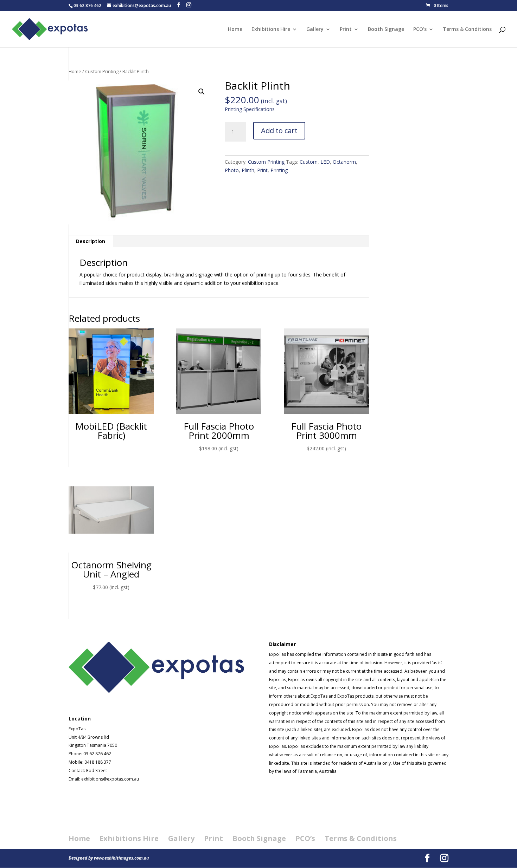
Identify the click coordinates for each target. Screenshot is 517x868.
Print (346, 29)
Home (235, 29)
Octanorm (344, 161)
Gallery (315, 29)
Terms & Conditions (467, 29)
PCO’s (420, 29)
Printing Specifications (250, 109)
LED (325, 161)
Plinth (248, 170)
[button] (201, 91)
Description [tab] (90, 241)
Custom (309, 161)
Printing (279, 170)
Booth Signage (386, 29)
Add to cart (279, 130)
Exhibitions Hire (270, 29)
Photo (232, 170)
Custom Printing (102, 71)
